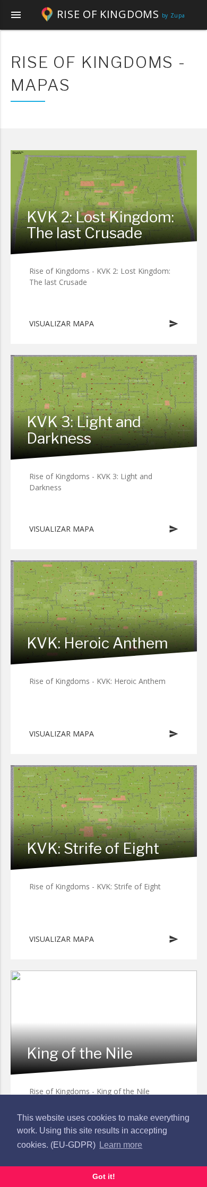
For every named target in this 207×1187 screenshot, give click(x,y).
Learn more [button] (120, 1144)
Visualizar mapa (103, 323)
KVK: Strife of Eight (93, 848)
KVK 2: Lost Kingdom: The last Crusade (100, 225)
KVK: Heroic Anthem (97, 643)
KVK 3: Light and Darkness (84, 430)
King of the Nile (80, 1053)
